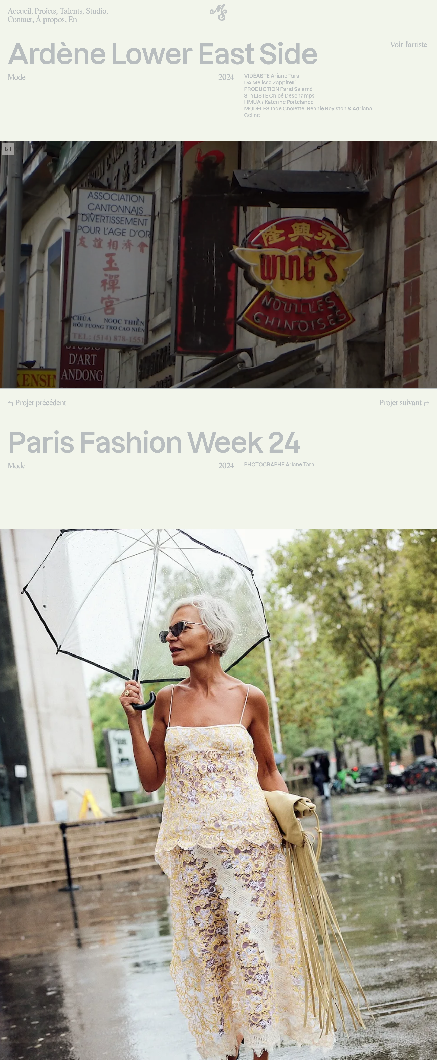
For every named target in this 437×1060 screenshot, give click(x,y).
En (72, 19)
